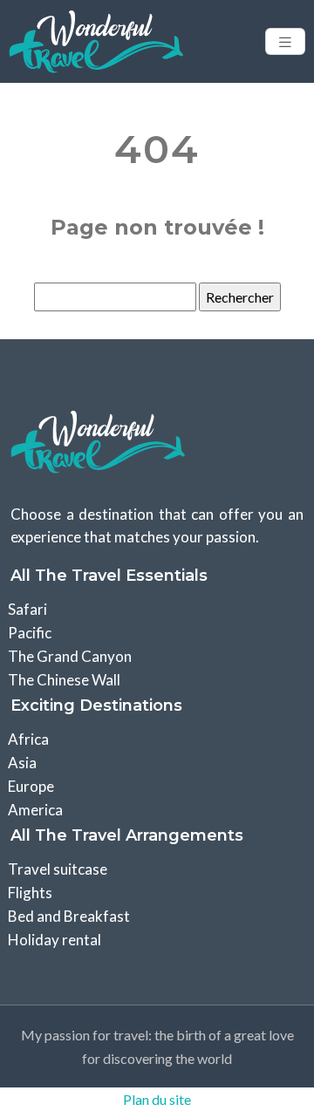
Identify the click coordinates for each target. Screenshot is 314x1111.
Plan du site (157, 1099)
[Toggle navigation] (285, 41)
